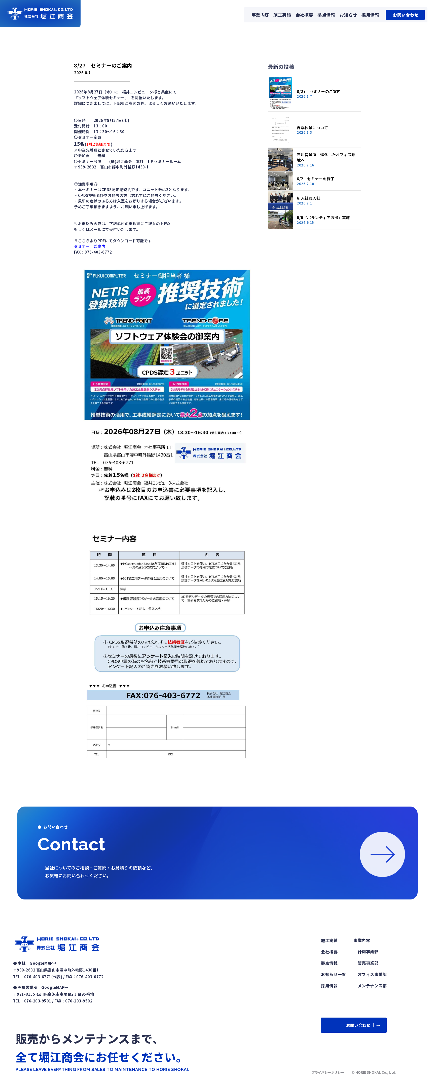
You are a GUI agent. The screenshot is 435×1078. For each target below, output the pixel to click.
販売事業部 (368, 963)
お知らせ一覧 (333, 974)
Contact (71, 844)
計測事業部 (368, 952)
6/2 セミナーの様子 (316, 178)
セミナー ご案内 (89, 246)
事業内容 (260, 15)
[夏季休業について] (280, 129)
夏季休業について (312, 127)
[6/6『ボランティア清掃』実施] (280, 219)
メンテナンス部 (372, 986)
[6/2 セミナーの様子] (280, 180)
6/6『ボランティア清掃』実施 (323, 217)
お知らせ (348, 15)
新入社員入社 (308, 198)
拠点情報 (326, 15)
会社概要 (304, 15)
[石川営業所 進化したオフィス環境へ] (280, 159)
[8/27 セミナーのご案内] (280, 93)
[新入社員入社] (280, 200)
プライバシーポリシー (327, 1072)
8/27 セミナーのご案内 (319, 91)
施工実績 (282, 15)
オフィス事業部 (372, 974)
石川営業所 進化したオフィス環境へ (326, 157)
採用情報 (370, 15)
